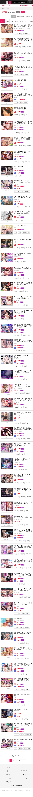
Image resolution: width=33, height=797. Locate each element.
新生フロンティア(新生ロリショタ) (22, 28)
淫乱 (28, 423)
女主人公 (17, 734)
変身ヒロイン (18, 335)
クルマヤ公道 (17, 141)
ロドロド (16, 257)
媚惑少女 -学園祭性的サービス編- (22, 240)
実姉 (20, 540)
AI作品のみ (29, 16)
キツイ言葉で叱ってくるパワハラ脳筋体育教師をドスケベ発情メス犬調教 (23, 123)
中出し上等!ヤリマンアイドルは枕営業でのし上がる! (22, 371)
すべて (13, 16)
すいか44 (16, 682)
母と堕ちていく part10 (21, 710)
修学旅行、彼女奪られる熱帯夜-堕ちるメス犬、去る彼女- (23, 138)
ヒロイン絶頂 (17, 314)
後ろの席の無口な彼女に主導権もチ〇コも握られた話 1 (23, 724)
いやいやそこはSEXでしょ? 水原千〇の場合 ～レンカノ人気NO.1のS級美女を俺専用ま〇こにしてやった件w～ (23, 591)
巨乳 (21, 102)
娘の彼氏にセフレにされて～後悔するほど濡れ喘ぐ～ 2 (23, 503)
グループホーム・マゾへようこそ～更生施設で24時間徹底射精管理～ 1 (23, 547)
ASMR (29, 335)
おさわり (22, 705)
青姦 (29, 597)
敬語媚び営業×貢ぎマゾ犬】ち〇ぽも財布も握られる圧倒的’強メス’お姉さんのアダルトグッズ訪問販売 (23, 68)
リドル (15, 243)
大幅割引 (8, 774)
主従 (28, 540)
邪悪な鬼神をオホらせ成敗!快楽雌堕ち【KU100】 (22, 152)
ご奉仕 (23, 46)
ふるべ (15, 711)
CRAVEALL (16, 97)
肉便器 (21, 319)
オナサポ (17, 496)
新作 (8, 771)
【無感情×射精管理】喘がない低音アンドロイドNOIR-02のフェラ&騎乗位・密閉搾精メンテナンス (23, 490)
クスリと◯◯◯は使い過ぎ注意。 (22, 413)
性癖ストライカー (18, 533)
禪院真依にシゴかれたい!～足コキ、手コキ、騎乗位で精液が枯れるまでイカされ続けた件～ (23, 518)
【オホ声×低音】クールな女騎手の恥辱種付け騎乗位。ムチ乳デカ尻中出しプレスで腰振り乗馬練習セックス (23, 634)
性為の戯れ (16, 270)
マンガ (7, 21)
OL (29, 207)
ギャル (21, 627)
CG (12, 21)
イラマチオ (27, 162)
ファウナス (16, 42)
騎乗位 (22, 247)
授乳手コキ (28, 247)
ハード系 (28, 482)
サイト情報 (8, 778)
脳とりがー (16, 447)
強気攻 (28, 60)
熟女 (25, 366)
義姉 (16, 540)
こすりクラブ (17, 505)
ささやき (22, 305)
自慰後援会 (16, 549)
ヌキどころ (16, 651)
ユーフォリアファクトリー (20, 110)
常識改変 (22, 689)
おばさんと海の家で (20, 226)
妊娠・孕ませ (23, 261)
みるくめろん (17, 563)
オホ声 (16, 102)
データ (24, 767)
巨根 (16, 232)
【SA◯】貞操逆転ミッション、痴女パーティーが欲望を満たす (23, 649)
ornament (16, 82)
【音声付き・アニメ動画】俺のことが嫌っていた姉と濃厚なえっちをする (23, 531)
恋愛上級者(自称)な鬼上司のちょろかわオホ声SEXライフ (23, 197)
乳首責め (28, 393)
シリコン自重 (17, 416)
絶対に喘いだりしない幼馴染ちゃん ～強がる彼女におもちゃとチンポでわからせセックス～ (23, 401)
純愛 (20, 176)
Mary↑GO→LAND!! (20, 80)
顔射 (29, 748)
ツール (24, 774)
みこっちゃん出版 (18, 388)
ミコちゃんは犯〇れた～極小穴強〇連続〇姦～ (23, 475)
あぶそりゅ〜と (17, 69)
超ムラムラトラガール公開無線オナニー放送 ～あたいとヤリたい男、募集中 (23, 604)
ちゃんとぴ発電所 (18, 328)
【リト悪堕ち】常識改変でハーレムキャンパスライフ (23, 679)
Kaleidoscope (17, 478)
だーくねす (16, 492)
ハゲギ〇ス (16, 592)
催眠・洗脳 (28, 554)
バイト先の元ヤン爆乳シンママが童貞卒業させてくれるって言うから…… (23, 95)
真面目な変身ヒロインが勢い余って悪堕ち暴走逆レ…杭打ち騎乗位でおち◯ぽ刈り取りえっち (23, 327)
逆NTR (20, 719)
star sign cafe (17, 300)
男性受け (17, 438)
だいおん (16, 168)
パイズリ (17, 584)
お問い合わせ (23, 778)
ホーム (8, 767)
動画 (16, 21)
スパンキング (28, 278)
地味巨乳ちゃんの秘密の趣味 (23, 739)
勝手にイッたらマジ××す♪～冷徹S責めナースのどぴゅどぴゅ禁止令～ (22, 268)
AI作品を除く (20, 16)
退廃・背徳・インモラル (20, 350)
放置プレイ (17, 46)
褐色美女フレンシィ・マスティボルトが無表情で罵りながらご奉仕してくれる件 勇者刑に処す (23, 214)
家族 (16, 291)
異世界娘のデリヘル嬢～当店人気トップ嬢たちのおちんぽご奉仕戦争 (23, 39)
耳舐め (16, 162)
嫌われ (20, 597)
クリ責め (29, 46)
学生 (16, 145)
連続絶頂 (27, 191)
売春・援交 (17, 423)
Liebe (15, 697)
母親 (16, 366)
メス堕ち (29, 145)
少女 (25, 568)
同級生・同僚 (22, 145)
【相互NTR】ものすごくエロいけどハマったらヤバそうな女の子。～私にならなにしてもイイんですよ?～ (23, 342)
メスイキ (17, 60)
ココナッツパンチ (18, 741)
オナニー (26, 89)
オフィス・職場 (23, 207)
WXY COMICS (17, 359)
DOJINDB (20, 786)
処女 (28, 132)
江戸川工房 (16, 286)
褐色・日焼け (26, 33)
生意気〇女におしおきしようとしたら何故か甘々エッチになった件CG (23, 560)
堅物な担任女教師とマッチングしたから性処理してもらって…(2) (23, 664)
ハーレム (28, 689)
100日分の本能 (18, 167)
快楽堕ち (17, 454)
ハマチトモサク (17, 215)
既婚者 (23, 423)
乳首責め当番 (18, 618)
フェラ (21, 162)
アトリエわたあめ (18, 519)
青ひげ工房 (16, 199)
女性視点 (21, 291)
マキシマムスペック (18, 462)
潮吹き (16, 319)
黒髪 (16, 176)
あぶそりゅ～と (17, 606)
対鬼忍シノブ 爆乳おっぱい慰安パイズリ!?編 (22, 459)
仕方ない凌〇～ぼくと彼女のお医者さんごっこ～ (23, 444)
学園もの (23, 132)
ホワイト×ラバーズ (18, 55)
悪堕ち (16, 689)
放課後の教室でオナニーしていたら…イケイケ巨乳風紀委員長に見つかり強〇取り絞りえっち (23, 575)
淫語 (27, 305)
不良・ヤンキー (18, 89)
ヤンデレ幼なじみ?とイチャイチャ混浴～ (22, 254)
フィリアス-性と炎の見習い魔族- (22, 695)
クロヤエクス (17, 184)
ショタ (26, 674)
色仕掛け (26, 719)
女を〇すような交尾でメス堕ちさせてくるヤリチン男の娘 (23, 53)
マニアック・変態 (19, 220)
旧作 (27, 510)
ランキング (24, 771)
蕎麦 (15, 227)
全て (2, 21)
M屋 (15, 635)
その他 (31, 21)
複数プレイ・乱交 (19, 191)
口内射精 (17, 132)
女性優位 (17, 247)
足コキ (21, 278)
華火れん (16, 667)
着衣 (16, 748)
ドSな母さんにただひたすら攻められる (22, 356)
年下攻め (23, 438)
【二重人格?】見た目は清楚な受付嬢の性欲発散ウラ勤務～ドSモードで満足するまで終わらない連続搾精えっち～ (23, 430)
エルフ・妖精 (18, 33)
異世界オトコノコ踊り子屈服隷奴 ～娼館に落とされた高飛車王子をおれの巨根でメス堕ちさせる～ (23, 27)
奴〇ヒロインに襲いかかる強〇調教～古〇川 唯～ (23, 311)
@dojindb (8, 782)
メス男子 (23, 60)
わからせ (22, 482)
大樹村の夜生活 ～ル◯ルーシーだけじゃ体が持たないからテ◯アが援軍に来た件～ (23, 182)
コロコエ (16, 343)
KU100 (26, 74)
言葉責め (17, 115)
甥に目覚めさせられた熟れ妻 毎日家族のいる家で (23, 283)
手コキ (21, 74)
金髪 (20, 232)
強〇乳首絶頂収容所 (20, 108)
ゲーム (21, 21)
